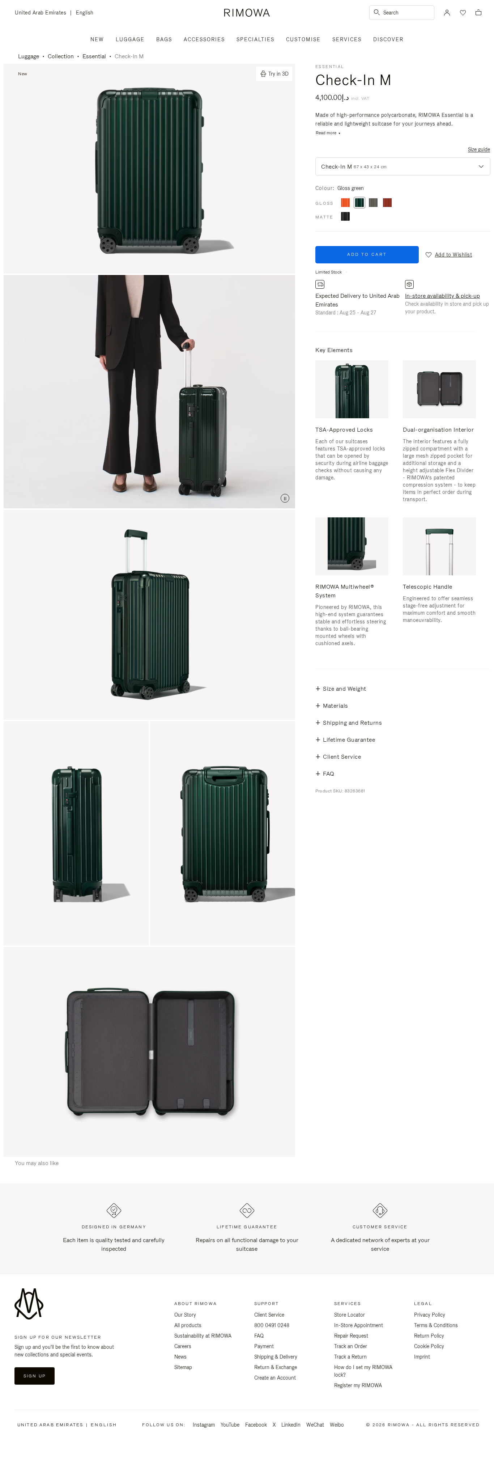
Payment (264, 1346)
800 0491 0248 (271, 1325)
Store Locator (349, 1315)
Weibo (337, 1425)
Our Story (185, 1315)
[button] (448, 255)
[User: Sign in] (447, 12)
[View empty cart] (478, 13)
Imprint (422, 1357)
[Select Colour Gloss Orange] (345, 203)
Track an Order (350, 1346)
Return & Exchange (275, 1367)
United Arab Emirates (42, 13)
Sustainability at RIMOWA (202, 1336)
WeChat (315, 1425)
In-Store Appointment (358, 1325)
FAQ (259, 1336)
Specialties (255, 39)
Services (347, 39)
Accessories (204, 39)
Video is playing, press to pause (149, 391)
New (97, 39)
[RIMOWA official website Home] (247, 13)
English (85, 12)
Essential (94, 56)
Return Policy (429, 1336)
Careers (182, 1346)
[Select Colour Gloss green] (359, 203)
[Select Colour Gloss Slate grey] (373, 203)
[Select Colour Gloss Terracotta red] (387, 203)
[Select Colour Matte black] (345, 217)
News (180, 1357)
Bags (164, 39)
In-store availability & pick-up (442, 296)
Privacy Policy (429, 1315)
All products (187, 1325)
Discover (388, 39)
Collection (61, 56)
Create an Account (275, 1378)
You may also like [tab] (37, 1163)
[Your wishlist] (462, 12)
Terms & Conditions (436, 1325)
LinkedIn (291, 1425)
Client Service (269, 1315)
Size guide (479, 149)
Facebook (256, 1425)
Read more (326, 133)
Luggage (130, 39)
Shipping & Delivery (275, 1357)
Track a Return (350, 1357)
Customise (303, 39)
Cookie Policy (429, 1346)
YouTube (230, 1425)
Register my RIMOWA (358, 1385)
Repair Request (351, 1336)
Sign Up (35, 1376)
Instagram (204, 1425)
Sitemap (183, 1367)
